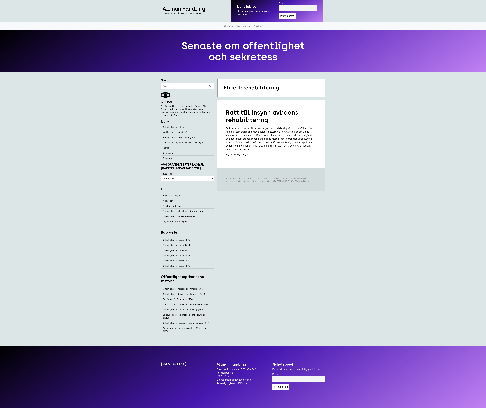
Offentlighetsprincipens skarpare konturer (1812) (186, 323)
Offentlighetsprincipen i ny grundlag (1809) (183, 309)
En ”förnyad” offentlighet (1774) (178, 299)
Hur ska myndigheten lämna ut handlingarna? (184, 142)
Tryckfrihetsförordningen (175, 221)
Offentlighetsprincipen (173, 127)
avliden (253, 178)
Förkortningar (244, 26)
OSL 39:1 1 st (281, 178)
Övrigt (243, 178)
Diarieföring (168, 158)
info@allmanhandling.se (238, 379)
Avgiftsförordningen (172, 206)
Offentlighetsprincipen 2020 (176, 266)
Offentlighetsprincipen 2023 (176, 250)
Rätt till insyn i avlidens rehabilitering (262, 116)
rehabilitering (303, 181)
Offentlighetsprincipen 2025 (176, 240)
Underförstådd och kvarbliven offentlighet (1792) (186, 304)
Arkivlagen (168, 201)
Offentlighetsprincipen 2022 (176, 255)
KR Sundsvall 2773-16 (266, 178)
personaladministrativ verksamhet (240, 181)
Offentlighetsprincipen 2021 (176, 260)
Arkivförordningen (171, 195)
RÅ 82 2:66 (292, 181)
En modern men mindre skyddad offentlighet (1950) (184, 329)
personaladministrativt (264, 181)
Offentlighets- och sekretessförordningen (183, 211)
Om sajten (229, 26)
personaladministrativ (297, 178)
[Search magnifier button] (210, 86)
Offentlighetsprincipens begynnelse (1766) (183, 289)
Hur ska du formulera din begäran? (179, 137)
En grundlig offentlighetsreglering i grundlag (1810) (184, 316)
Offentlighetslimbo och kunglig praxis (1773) (184, 294)
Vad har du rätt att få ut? (175, 132)
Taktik (166, 148)
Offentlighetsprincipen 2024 (176, 245)
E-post (282, 3)
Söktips (258, 26)
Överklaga (168, 153)
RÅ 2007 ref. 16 (280, 181)
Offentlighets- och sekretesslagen (179, 216)
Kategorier (166, 173)
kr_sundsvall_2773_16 (237, 154)
